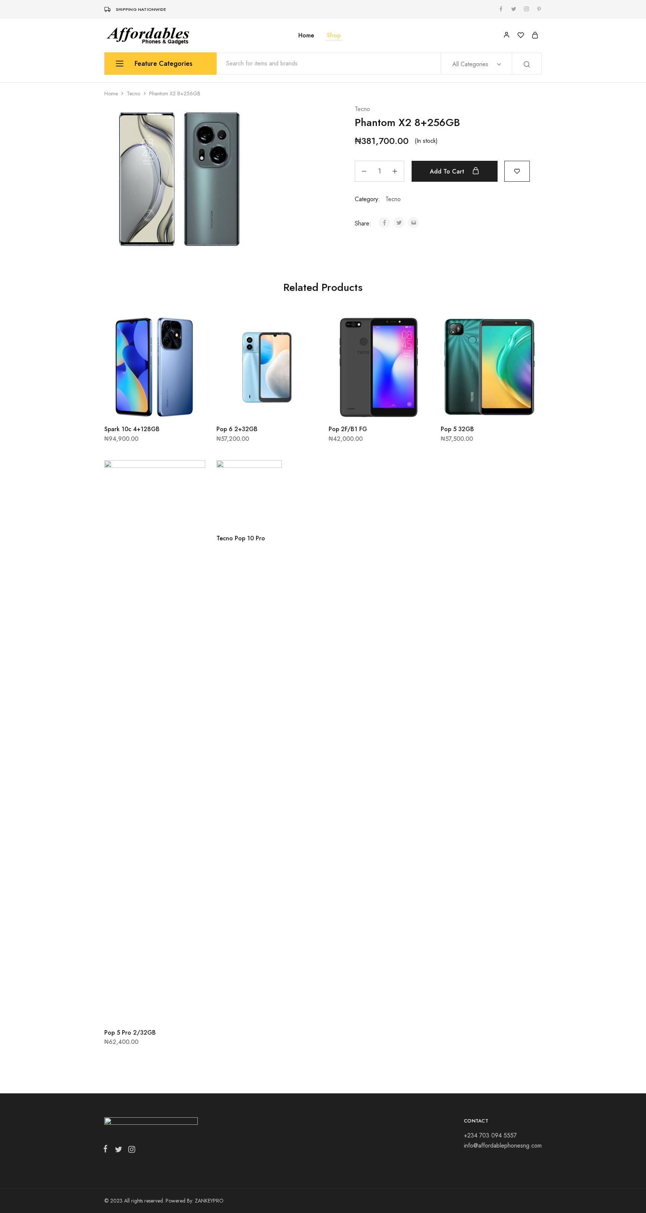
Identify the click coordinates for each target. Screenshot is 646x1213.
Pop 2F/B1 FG (348, 429)
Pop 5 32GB (457, 429)
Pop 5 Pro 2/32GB (130, 1032)
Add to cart (448, 171)
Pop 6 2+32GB (237, 429)
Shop (334, 35)
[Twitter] (118, 1151)
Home (306, 35)
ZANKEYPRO (209, 1200)
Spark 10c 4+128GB (132, 429)
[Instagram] (130, 1151)
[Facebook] (107, 1150)
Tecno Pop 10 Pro (240, 538)
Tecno (133, 93)
